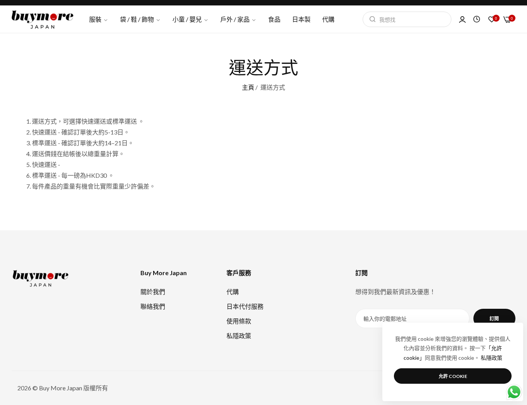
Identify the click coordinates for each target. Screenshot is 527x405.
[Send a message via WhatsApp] (514, 392)
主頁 (248, 87)
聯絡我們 (152, 306)
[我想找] (370, 19)
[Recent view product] (476, 19)
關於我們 (152, 291)
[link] (238, 19)
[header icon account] (462, 19)
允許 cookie (453, 376)
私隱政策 (238, 335)
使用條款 (238, 321)
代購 (232, 291)
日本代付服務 (245, 306)
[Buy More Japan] (42, 19)
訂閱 (494, 319)
